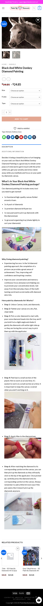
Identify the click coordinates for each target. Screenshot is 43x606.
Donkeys (15, 132)
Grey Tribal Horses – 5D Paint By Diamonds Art (31, 570)
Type (3, 103)
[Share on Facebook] (8, 137)
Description (7, 147)
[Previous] (5, 33)
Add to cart (21, 119)
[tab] (21, 146)
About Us (19, 597)
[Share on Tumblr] (34, 137)
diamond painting (12, 188)
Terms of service (31, 597)
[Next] (37, 33)
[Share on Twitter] (13, 137)
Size (3, 90)
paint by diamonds (14, 300)
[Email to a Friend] (17, 137)
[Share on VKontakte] (25, 137)
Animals (12, 64)
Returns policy (19, 599)
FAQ (28, 599)
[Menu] (3, 8)
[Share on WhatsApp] (4, 137)
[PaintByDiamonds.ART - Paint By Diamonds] (20, 8)
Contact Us (9, 597)
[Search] (34, 8)
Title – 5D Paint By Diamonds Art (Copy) (9, 570)
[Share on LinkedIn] (30, 137)
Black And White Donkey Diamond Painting (18, 183)
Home (4, 64)
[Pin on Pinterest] (21, 137)
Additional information (13, 151)
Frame (4, 97)
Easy (20, 132)
